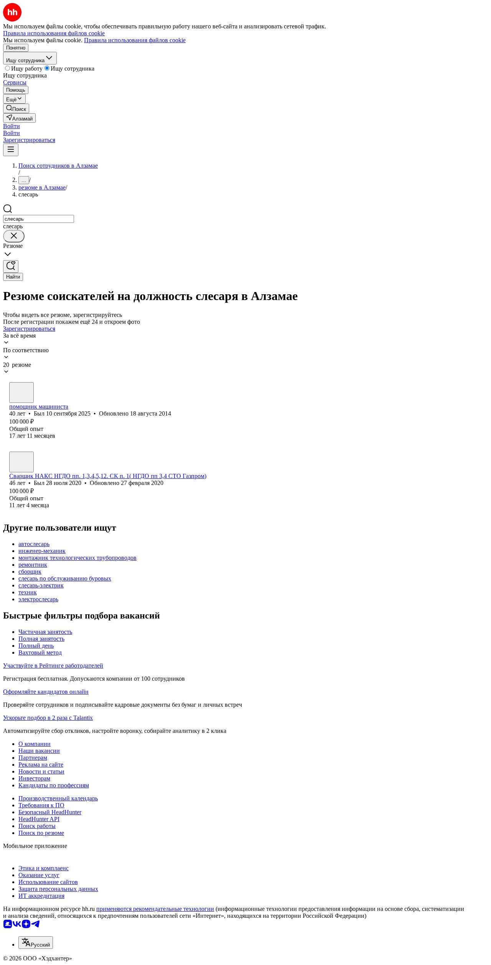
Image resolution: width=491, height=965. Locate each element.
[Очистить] (14, 236)
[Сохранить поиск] (10, 266)
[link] (16, 108)
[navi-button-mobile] (10, 150)
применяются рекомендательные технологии (155, 909)
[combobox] (38, 219)
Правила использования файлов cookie (135, 40)
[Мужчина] (21, 392)
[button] (11, 126)
